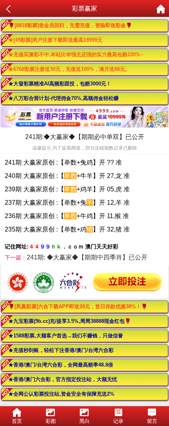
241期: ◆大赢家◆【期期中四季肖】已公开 (87, 257)
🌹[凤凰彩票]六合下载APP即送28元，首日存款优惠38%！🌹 (77, 306)
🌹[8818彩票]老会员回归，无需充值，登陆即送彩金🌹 (70, 25)
